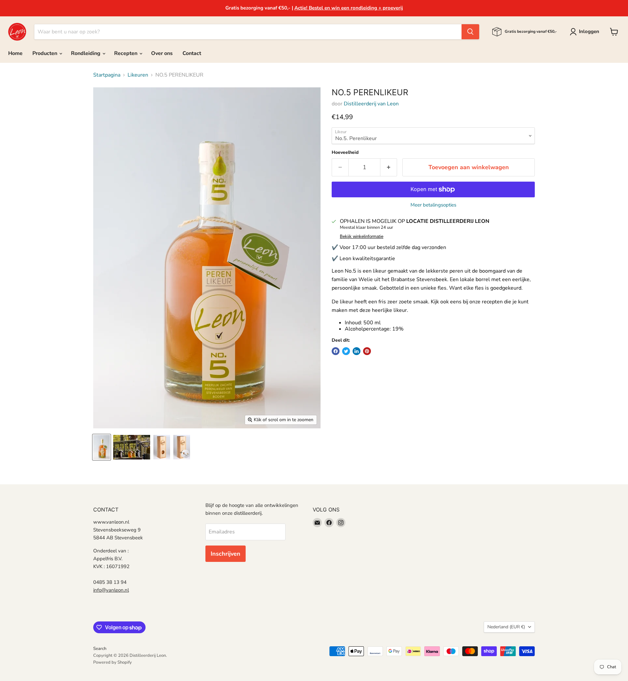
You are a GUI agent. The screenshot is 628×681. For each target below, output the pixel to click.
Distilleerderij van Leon (371, 103)
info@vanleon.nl (111, 590)
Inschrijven (225, 554)
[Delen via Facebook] (336, 351)
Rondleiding (86, 53)
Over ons (162, 53)
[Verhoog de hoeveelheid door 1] (388, 167)
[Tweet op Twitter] (346, 351)
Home (15, 53)
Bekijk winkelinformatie (361, 236)
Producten (45, 53)
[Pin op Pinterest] (367, 351)
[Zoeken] (470, 31)
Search (99, 649)
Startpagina (106, 75)
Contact (192, 53)
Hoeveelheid (345, 152)
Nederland (506, 627)
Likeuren (138, 75)
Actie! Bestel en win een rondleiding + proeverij (348, 8)
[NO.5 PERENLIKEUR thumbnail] (102, 447)
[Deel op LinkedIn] (356, 351)
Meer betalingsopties (433, 205)
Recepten (126, 53)
